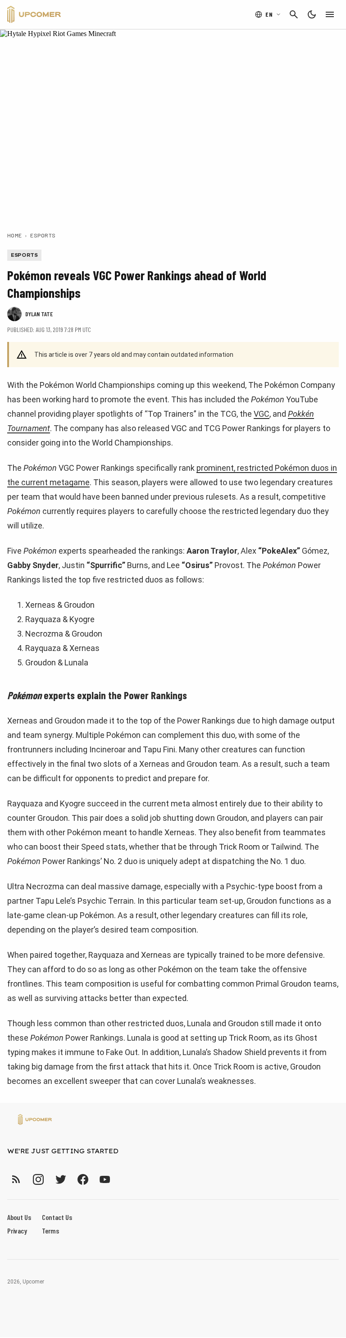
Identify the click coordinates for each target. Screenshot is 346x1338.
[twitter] (60, 1179)
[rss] (16, 1179)
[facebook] (82, 1179)
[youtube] (105, 1179)
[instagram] (38, 1179)
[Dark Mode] (312, 14)
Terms (50, 1230)
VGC (261, 414)
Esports (42, 235)
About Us (19, 1217)
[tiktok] (121, 1179)
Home (14, 235)
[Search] (294, 14)
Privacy (17, 1230)
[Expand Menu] (330, 14)
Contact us (57, 1217)
